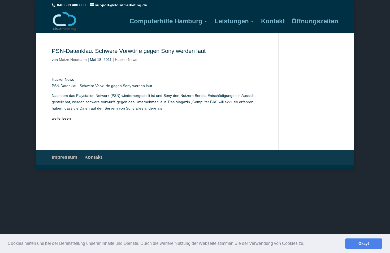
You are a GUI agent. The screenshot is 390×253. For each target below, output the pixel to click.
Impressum (64, 157)
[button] (306, 244)
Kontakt (273, 22)
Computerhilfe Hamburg (165, 22)
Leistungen (232, 22)
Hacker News (126, 59)
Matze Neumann (73, 59)
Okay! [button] (363, 243)
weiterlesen (61, 118)
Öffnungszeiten (315, 22)
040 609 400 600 (71, 5)
